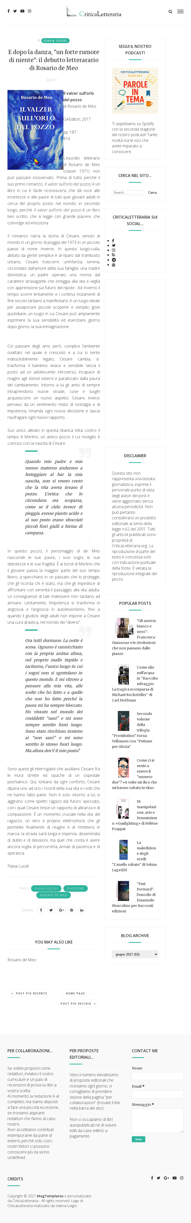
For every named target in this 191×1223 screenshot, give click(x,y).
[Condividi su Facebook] (41, 910)
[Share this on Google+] (61, 910)
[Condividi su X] (51, 910)
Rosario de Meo (53, 895)
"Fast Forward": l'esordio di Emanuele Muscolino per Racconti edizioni (133, 897)
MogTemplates (50, 1196)
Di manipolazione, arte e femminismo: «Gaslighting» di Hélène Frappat (135, 815)
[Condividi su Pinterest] (72, 910)
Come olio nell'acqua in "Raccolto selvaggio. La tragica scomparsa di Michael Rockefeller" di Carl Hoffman (135, 683)
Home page (75, 993)
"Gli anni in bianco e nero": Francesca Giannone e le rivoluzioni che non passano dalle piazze (134, 637)
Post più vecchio (76, 1003)
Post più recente (31, 993)
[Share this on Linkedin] (82, 910)
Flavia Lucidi (55, 40)
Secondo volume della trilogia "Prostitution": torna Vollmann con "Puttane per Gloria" (132, 730)
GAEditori (75, 888)
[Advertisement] (135, 360)
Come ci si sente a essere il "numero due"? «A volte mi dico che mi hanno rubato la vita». (134, 774)
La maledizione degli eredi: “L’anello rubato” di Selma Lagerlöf (134, 856)
